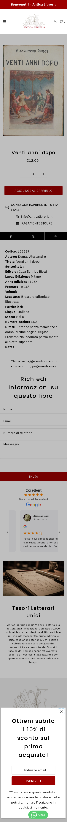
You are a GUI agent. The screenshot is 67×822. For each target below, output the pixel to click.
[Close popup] (61, 711)
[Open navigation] (9, 21)
